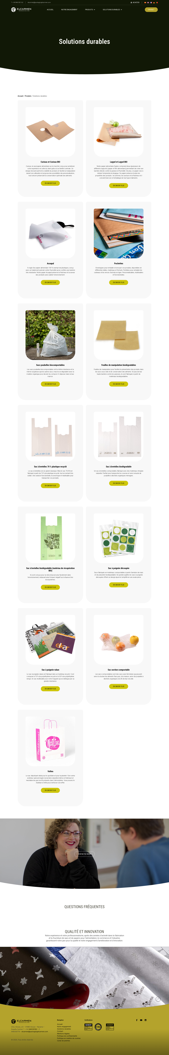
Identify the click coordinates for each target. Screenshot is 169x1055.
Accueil (20, 96)
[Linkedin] (146, 1020)
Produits (28, 96)
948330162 (33, 1029)
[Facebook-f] (137, 1020)
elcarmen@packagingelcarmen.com (35, 1031)
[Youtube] (141, 1020)
